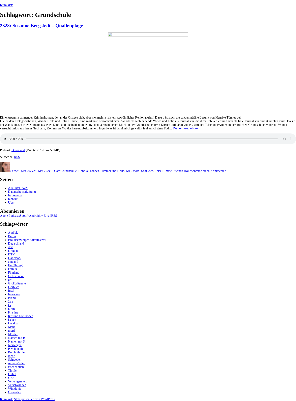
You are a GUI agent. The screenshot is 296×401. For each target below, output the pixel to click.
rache (11, 356)
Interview (14, 294)
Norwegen (15, 345)
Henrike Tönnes (88, 171)
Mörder (13, 334)
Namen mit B (16, 338)
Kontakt (13, 199)
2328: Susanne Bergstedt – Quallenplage (41, 25)
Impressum (15, 195)
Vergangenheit (17, 381)
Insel (11, 290)
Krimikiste (6, 5)
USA (11, 377)
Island (12, 298)
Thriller (13, 370)
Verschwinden (17, 385)
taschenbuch (16, 367)
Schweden (14, 359)
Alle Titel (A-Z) (18, 188)
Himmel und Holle (112, 171)
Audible (13, 232)
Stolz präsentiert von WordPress (34, 399)
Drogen (13, 250)
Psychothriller (17, 352)
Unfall (12, 374)
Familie (13, 269)
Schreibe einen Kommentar (208, 171)
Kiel (128, 171)
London (13, 323)
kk (9, 305)
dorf (10, 247)
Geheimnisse (16, 276)
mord (136, 171)
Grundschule (68, 171)
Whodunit (14, 388)
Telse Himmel (164, 171)
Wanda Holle (182, 171)
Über (11, 202)
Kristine (13, 312)
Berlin (12, 236)
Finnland (13, 272)
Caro (13, 171)
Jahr (10, 301)
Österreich (14, 392)
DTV (11, 254)
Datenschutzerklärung (22, 191)
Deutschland (16, 243)
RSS (17, 157)
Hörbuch (13, 287)
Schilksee (147, 171)
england (13, 261)
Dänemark (14, 258)
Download (18, 150)
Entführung (15, 265)
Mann (12, 327)
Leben (12, 319)
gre (10, 279)
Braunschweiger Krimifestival (27, 240)
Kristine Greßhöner (20, 316)
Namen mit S (16, 341)
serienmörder (16, 363)
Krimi (12, 308)
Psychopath (15, 348)
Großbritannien (17, 283)
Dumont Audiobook (185, 128)
